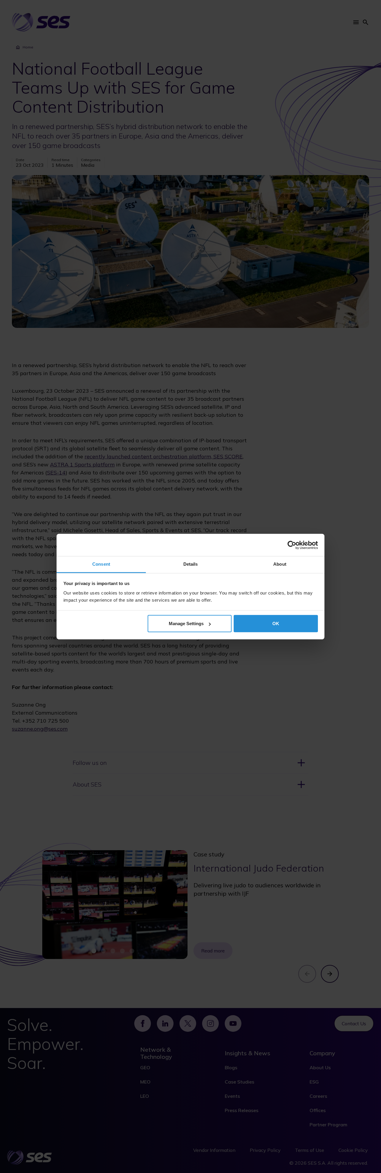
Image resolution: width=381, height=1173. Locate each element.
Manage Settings (186, 623)
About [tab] (279, 564)
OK (275, 623)
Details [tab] (190, 564)
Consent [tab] (101, 564)
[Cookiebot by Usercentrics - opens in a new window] (292, 544)
